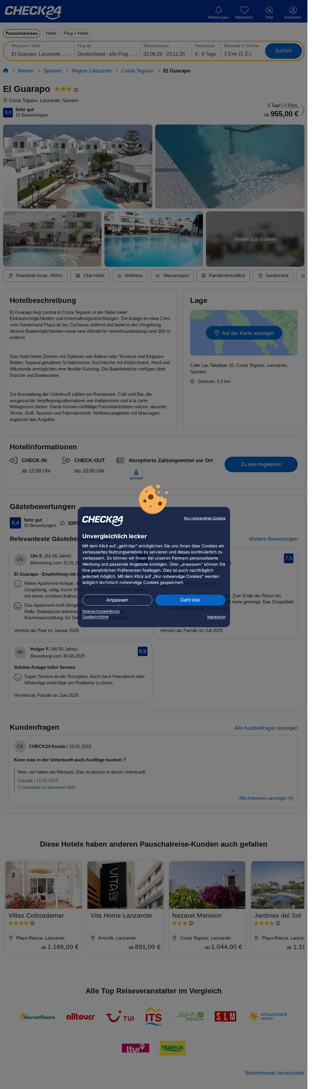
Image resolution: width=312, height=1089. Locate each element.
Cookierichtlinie (95, 617)
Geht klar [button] (190, 600)
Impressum (216, 617)
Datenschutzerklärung (100, 611)
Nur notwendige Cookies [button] (204, 518)
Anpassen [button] (117, 600)
